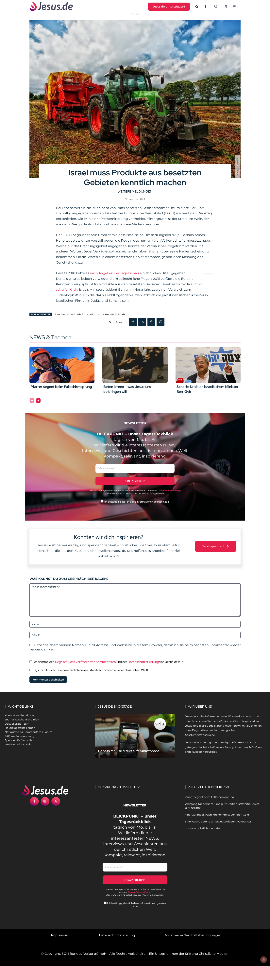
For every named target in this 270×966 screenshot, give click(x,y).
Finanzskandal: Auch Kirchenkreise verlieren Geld (217, 814)
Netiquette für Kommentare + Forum (28, 731)
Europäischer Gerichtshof (69, 314)
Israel (90, 314)
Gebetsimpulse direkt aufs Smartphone (129, 751)
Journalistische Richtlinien (22, 719)
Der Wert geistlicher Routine (203, 828)
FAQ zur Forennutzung (19, 736)
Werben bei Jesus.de (18, 744)
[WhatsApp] (160, 322)
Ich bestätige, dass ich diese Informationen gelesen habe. (136, 501)
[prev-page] (31, 400)
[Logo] (45, 790)
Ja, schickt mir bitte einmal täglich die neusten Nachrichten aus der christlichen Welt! (90, 670)
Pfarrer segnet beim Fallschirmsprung (61, 386)
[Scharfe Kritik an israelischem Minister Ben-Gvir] (208, 365)
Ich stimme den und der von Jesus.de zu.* (108, 662)
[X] (226, 7)
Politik (121, 314)
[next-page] (38, 400)
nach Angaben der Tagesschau (114, 273)
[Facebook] (205, 7)
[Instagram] (216, 7)
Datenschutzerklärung (143, 662)
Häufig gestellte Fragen (20, 727)
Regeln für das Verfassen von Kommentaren (85, 662)
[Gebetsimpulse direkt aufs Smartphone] (135, 739)
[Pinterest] (151, 322)
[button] (197, 7)
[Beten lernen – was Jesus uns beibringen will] (134, 365)
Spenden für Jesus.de (18, 740)
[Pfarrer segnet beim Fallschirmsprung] (61, 365)
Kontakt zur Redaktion (19, 715)
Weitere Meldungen (135, 191)
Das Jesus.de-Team (17, 723)
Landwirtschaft (105, 314)
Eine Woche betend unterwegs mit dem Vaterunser (218, 821)
